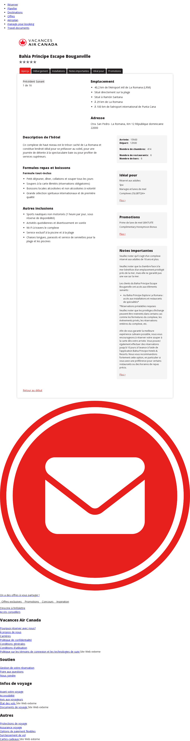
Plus (121, 200)
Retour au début (32, 390)
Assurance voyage (11, 727)
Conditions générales (12, 644)
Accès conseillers (10, 612)
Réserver (12, 4)
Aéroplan (12, 20)
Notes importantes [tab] (79, 71)
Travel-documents (18, 28)
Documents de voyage (14, 707)
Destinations (15, 12)
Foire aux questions (12, 671)
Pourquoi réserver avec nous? (18, 628)
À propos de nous (10, 632)
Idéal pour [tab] (98, 71)
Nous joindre (8, 675)
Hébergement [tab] (40, 71)
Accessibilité (7, 695)
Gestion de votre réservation (17, 667)
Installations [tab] (58, 71)
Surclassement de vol (13, 735)
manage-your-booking (20, 24)
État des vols (8, 703)
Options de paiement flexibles (18, 731)
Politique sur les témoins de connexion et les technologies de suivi (40, 651)
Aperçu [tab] (25, 71)
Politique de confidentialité (16, 640)
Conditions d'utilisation (13, 647)
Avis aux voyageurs (11, 699)
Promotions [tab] (114, 71)
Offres (11, 16)
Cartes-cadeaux (9, 739)
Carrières (5, 636)
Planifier (12, 8)
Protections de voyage (13, 723)
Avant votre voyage (11, 691)
